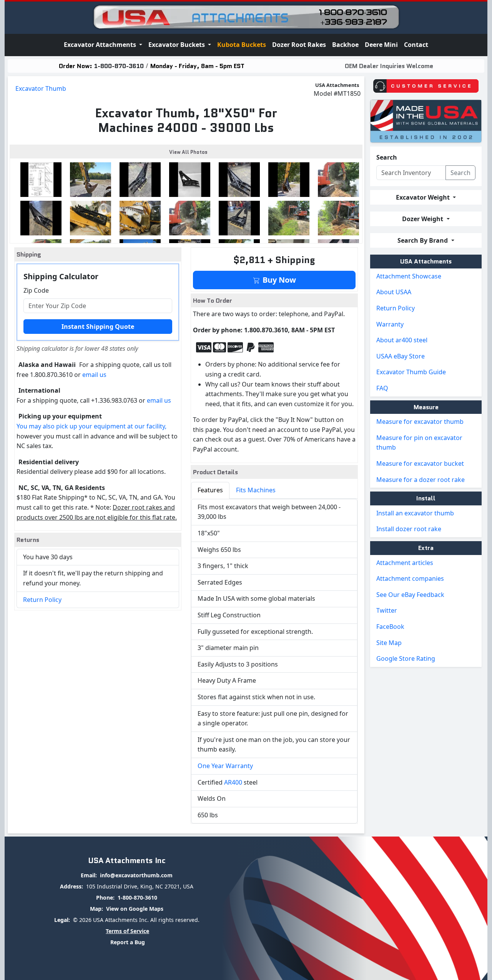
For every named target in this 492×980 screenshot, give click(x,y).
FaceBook (390, 626)
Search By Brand (423, 240)
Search (386, 157)
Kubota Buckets (241, 44)
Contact (416, 44)
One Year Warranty (225, 766)
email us (94, 374)
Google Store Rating (405, 658)
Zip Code (36, 290)
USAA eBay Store (400, 356)
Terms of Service (127, 931)
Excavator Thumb (40, 88)
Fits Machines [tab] (256, 490)
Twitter (386, 610)
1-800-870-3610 (119, 66)
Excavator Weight (423, 197)
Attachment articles (404, 562)
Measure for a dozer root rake (420, 479)
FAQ (382, 388)
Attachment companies (410, 578)
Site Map (389, 642)
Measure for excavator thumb (420, 421)
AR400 (233, 782)
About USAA (393, 292)
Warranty (390, 324)
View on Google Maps (134, 908)
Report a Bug (127, 942)
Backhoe (345, 44)
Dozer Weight (423, 219)
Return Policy (42, 599)
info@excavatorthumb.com (136, 875)
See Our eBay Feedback (410, 594)
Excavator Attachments (101, 44)
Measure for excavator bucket (420, 463)
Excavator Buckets (177, 44)
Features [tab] (210, 490)
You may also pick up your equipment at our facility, (91, 426)
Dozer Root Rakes (299, 44)
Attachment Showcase (408, 276)
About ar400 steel (401, 340)
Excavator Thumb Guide (411, 372)
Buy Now (278, 280)
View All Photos (188, 152)
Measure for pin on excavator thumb (419, 442)
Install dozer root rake (408, 529)
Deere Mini (381, 44)
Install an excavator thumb (415, 513)
